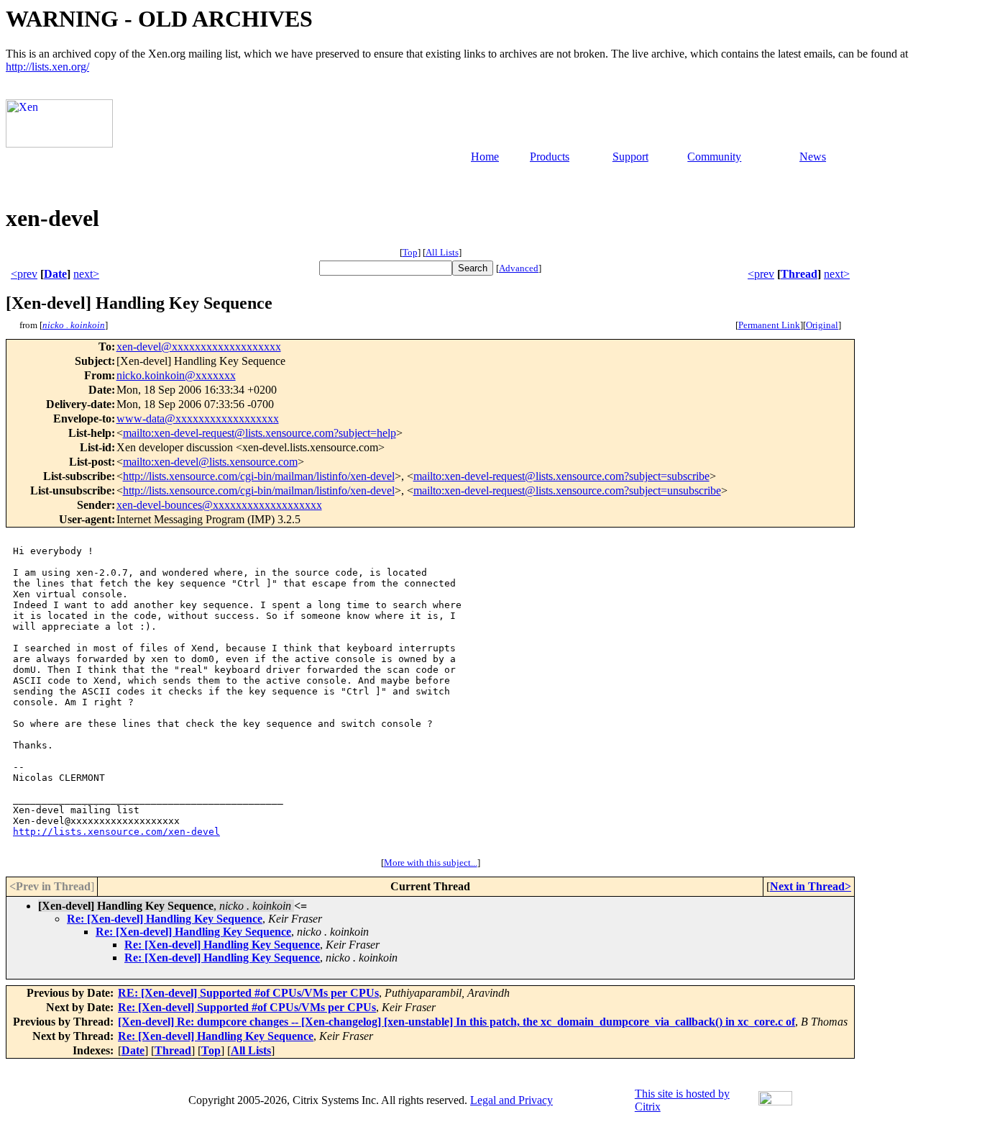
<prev (24, 274)
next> (86, 274)
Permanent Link (769, 325)
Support (630, 156)
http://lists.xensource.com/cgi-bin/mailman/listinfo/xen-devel (259, 476)
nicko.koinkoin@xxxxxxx (176, 375)
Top (410, 252)
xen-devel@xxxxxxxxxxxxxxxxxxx (198, 346)
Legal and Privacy (511, 1100)
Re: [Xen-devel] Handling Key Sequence (164, 919)
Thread (799, 274)
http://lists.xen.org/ (47, 66)
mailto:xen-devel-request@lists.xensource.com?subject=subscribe (561, 476)
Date (55, 274)
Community (714, 156)
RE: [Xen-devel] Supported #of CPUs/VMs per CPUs (248, 993)
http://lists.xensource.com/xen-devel (116, 831)
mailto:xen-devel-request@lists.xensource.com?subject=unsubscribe (567, 490)
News (812, 156)
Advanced (518, 268)
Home (485, 156)
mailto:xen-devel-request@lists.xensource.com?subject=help (259, 433)
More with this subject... (430, 862)
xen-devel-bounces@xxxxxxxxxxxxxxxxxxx (219, 505)
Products (549, 156)
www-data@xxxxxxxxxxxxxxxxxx (197, 418)
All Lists (442, 252)
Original (822, 325)
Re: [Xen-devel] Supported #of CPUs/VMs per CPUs (247, 1007)
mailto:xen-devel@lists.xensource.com (210, 462)
